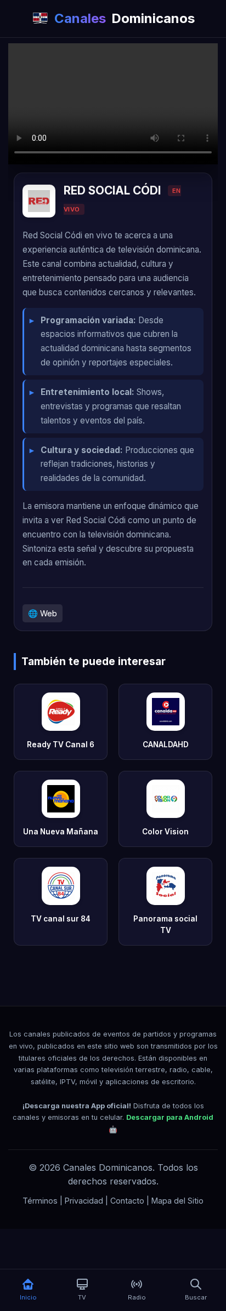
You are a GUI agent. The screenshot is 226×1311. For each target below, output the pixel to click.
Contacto (127, 1200)
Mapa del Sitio (177, 1200)
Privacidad (84, 1200)
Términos (40, 1200)
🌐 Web (42, 613)
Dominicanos (124, 18)
